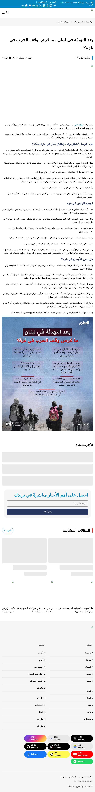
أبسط (41, 653)
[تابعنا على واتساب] (26, 5)
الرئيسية (89, 22)
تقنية (89, 681)
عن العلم (72, 777)
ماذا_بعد (40, 719)
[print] (17, 58)
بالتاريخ (41, 698)
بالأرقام (41, 688)
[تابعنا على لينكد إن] (37, 5)
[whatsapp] (10, 58)
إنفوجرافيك (78, 22)
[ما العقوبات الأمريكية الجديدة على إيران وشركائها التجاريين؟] (73, 592)
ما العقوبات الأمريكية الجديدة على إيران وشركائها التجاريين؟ (75, 610)
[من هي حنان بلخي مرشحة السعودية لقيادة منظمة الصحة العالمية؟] (33, 592)
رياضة (88, 660)
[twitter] (13, 58)
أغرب (41, 660)
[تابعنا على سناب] (30, 5)
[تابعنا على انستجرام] (50, 5)
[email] (3, 58)
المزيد (9, 530)
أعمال (88, 698)
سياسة (88, 653)
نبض (22, 5)
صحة (89, 674)
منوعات (87, 719)
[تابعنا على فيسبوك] (47, 5)
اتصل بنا (64, 777)
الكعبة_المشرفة (37, 681)
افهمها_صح (39, 667)
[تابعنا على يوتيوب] (33, 5)
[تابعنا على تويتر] (40, 5)
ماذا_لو (41, 726)
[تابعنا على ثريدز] (44, 5)
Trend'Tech (88, 781)
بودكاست (41, 2)
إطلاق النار (79, 125)
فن (89, 705)
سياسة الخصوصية (85, 777)
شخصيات (40, 705)
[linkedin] (6, 58)
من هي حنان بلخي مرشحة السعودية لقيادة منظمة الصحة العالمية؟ (33, 610)
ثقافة (89, 691)
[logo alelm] (85, 13)
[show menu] (3, 12)
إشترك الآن (47, 512)
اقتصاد (88, 667)
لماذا (42, 712)
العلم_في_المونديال (36, 674)
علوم (89, 712)
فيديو (52, 2)
